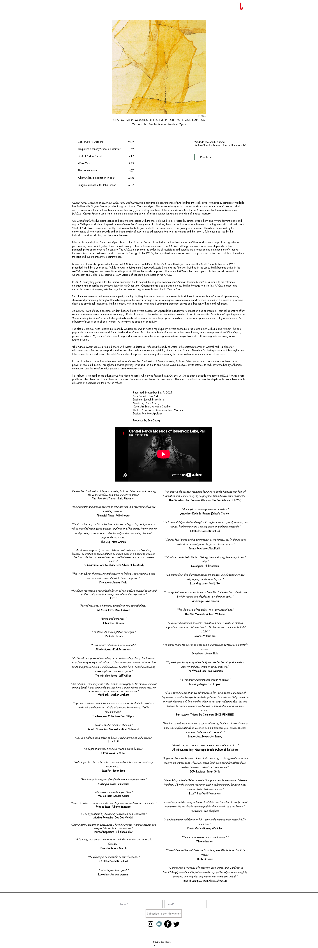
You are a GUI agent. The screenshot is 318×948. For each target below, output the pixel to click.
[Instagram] (150, 924)
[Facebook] (168, 924)
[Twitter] (176, 924)
